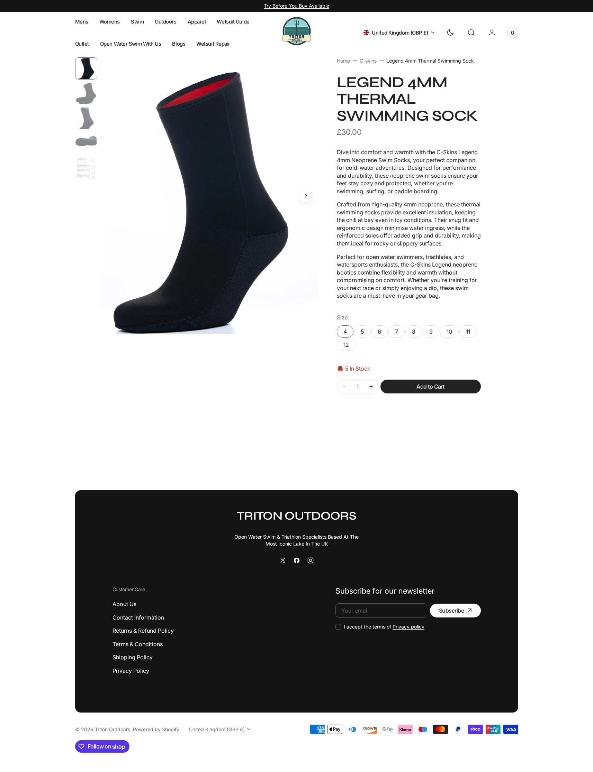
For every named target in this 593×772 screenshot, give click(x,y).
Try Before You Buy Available (296, 6)
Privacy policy (408, 627)
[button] (471, 32)
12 (349, 346)
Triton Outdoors (112, 729)
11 (468, 331)
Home (343, 61)
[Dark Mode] (450, 32)
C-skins (368, 61)
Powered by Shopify (156, 729)
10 (449, 331)
